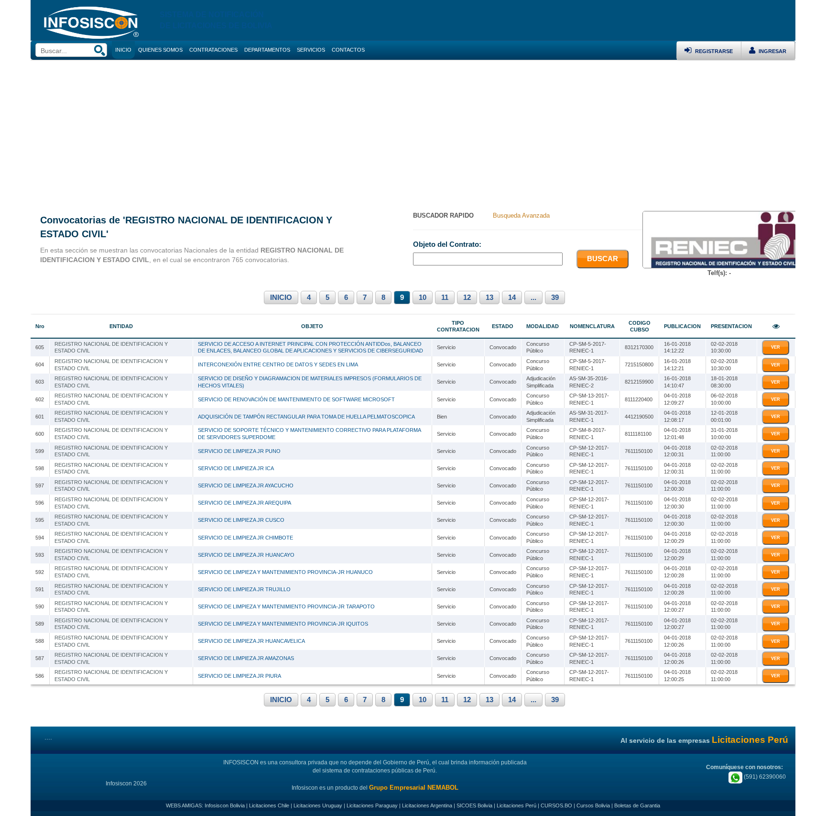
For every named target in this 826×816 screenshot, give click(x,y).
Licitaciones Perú (516, 805)
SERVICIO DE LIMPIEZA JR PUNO (239, 451)
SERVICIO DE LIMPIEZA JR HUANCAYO (246, 555)
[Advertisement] (413, 132)
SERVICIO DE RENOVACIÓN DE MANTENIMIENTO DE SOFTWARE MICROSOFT (296, 399)
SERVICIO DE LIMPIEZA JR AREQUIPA (244, 503)
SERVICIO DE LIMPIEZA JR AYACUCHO (245, 485)
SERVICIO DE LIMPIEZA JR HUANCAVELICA (251, 641)
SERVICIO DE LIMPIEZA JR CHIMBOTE (245, 537)
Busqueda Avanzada (521, 215)
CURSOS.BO (556, 805)
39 (555, 297)
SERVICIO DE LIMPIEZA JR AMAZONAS (246, 658)
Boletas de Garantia (637, 805)
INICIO (281, 297)
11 (444, 297)
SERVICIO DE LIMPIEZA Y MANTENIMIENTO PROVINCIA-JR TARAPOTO (286, 606)
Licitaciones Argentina (427, 805)
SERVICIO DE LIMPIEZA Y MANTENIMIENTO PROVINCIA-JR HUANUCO (285, 572)
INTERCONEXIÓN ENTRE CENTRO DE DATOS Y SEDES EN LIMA (278, 364)
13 (489, 297)
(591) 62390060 (764, 776)
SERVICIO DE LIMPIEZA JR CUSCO (241, 520)
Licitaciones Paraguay (372, 805)
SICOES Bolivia (474, 805)
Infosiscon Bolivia (225, 805)
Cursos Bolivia (593, 805)
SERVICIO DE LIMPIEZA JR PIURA (239, 676)
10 (422, 297)
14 (512, 297)
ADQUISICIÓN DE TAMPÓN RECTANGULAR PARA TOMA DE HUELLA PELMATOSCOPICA (306, 416)
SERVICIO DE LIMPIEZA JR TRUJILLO (244, 589)
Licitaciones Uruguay (317, 805)
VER (775, 347)
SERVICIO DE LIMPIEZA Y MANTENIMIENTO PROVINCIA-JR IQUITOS (283, 624)
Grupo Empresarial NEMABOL (413, 787)
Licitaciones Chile (269, 805)
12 (467, 297)
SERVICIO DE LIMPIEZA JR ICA (236, 468)
